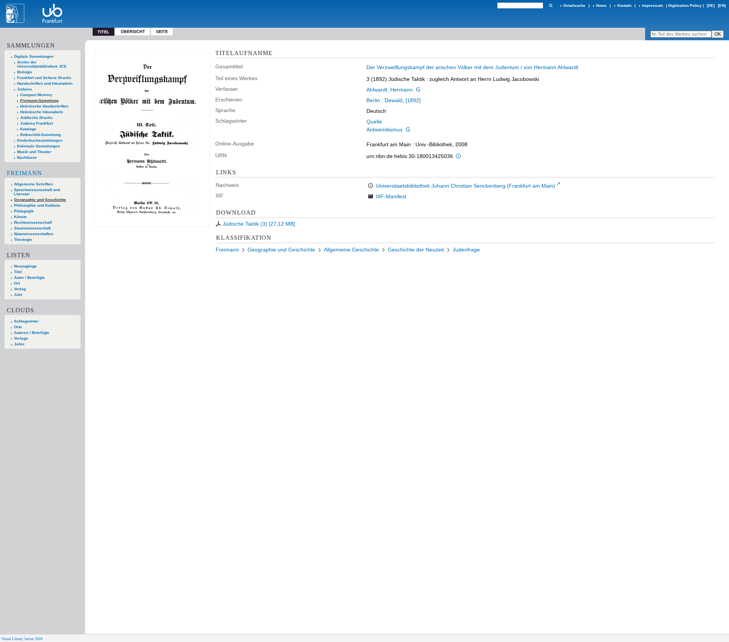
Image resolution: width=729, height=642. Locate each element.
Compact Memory (36, 95)
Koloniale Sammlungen (38, 146)
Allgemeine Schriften (33, 184)
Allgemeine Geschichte (351, 250)
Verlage (21, 338)
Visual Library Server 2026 (22, 639)
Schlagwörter (26, 321)
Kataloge (28, 129)
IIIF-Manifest (391, 196)
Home (601, 5)
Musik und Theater (34, 152)
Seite (162, 31)
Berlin (373, 100)
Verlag (20, 289)
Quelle (374, 122)
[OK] (550, 5)
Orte (18, 327)
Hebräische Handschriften (44, 106)
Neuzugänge (25, 266)
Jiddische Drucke (36, 117)
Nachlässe (27, 157)
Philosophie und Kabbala (37, 205)
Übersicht (133, 31)
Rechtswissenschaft (33, 222)
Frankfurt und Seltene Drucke (44, 78)
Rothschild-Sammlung (40, 135)
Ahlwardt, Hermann (389, 90)
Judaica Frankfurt (36, 123)
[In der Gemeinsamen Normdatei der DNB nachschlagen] (418, 90)
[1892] (413, 100)
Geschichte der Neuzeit (416, 250)
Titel (18, 272)
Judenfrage (466, 250)
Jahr (18, 295)
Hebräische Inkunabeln (41, 112)
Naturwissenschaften (33, 234)
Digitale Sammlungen (34, 56)
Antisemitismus (384, 130)
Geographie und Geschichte (40, 200)
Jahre (19, 344)
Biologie (24, 72)
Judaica (24, 89)
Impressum (652, 5)
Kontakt (624, 5)
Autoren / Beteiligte (31, 332)
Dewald (393, 100)
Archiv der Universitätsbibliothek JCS (41, 64)
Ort (17, 283)
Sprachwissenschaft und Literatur (37, 192)
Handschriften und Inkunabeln (45, 83)
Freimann (24, 173)
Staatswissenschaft (32, 228)
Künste (20, 217)
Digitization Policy (685, 5)
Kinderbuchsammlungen (39, 140)
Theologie (23, 239)
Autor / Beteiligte (29, 277)
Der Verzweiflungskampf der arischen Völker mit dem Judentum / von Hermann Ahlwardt (472, 67)
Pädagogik (24, 211)
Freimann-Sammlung (39, 100)
